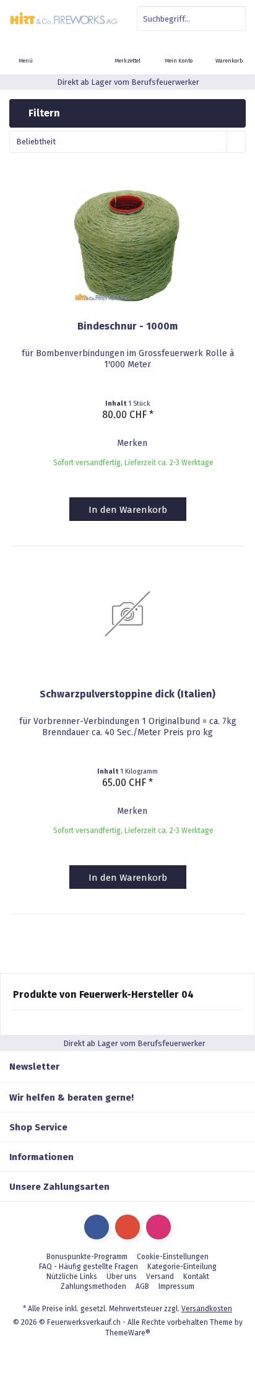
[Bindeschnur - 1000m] (127, 246)
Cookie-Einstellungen (173, 1256)
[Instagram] (158, 1227)
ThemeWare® (127, 1333)
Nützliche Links (71, 1276)
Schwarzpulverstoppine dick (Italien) (127, 694)
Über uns (121, 1276)
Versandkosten (206, 1308)
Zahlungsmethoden (93, 1286)
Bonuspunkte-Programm (86, 1256)
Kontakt (196, 1276)
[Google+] (127, 1227)
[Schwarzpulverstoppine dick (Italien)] (127, 614)
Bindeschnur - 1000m (127, 326)
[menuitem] (229, 52)
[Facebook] (96, 1227)
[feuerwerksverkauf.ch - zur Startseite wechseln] (63, 18)
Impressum (176, 1286)
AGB (142, 1286)
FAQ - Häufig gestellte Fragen (88, 1266)
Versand (160, 1276)
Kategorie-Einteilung (182, 1266)
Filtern (43, 113)
